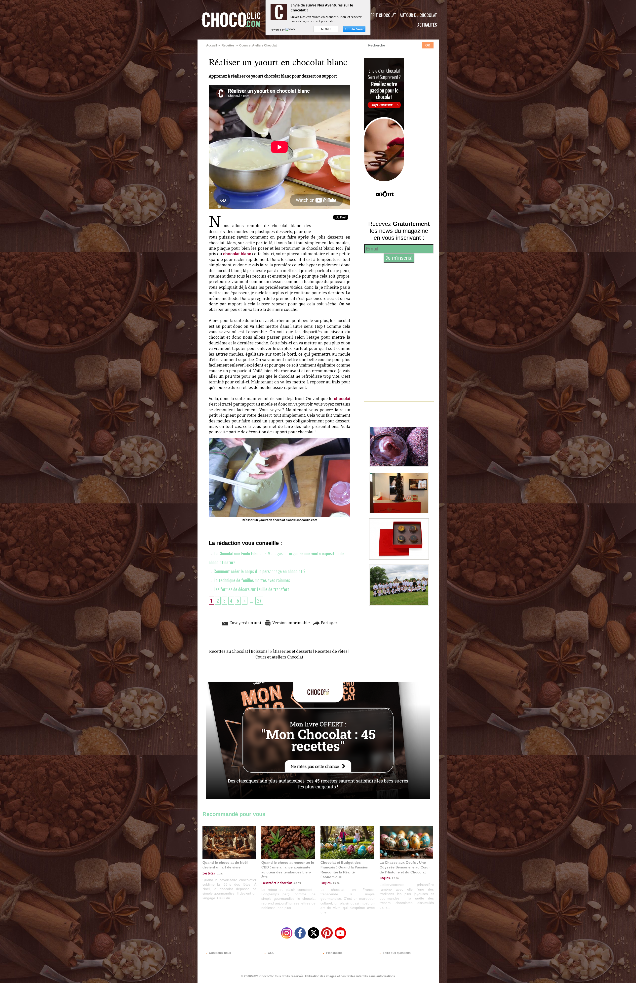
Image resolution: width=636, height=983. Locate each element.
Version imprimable (291, 622)
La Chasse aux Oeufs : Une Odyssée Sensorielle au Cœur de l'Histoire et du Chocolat (405, 867)
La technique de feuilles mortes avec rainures (251, 580)
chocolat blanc (237, 254)
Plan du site (334, 953)
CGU (271, 953)
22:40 (394, 878)
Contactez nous (219, 953)
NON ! (326, 29)
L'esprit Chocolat (380, 15)
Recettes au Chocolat (228, 651)
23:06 (335, 883)
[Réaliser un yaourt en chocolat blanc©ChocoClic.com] (279, 439)
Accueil (211, 45)
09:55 (296, 883)
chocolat (342, 399)
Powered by (278, 29)
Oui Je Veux (354, 29)
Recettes (228, 45)
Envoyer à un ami (245, 622)
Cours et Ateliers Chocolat (258, 45)
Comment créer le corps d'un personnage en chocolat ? (259, 571)
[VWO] (290, 29)
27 (259, 600)
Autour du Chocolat (418, 15)
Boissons (259, 651)
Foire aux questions (396, 953)
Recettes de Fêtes (331, 651)
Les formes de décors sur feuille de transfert (251, 589)
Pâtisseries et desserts (291, 651)
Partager (328, 622)
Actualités (427, 25)
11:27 (219, 873)
